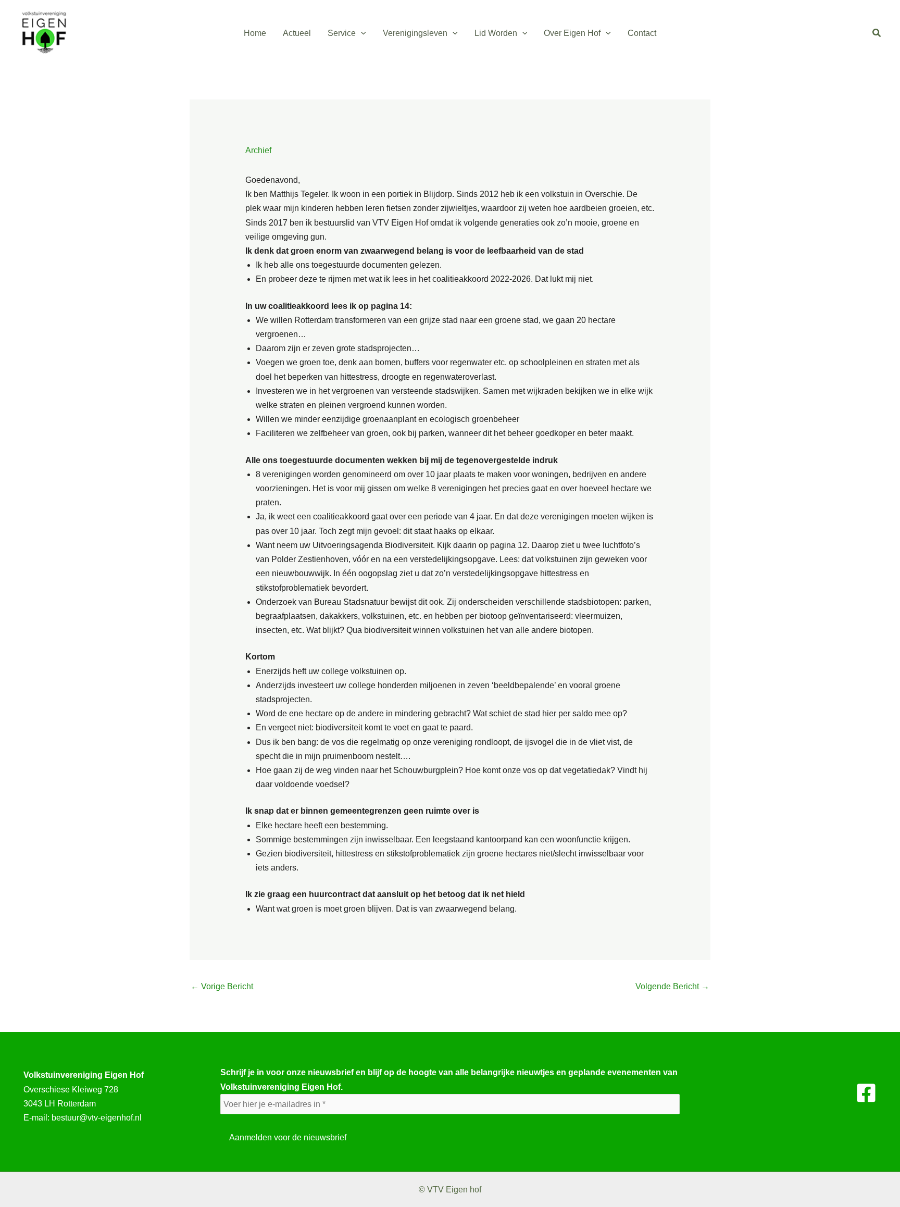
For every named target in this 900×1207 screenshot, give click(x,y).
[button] (361, 33)
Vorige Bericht (222, 986)
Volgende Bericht (672, 986)
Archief (258, 150)
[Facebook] (866, 1092)
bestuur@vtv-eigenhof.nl (97, 1117)
